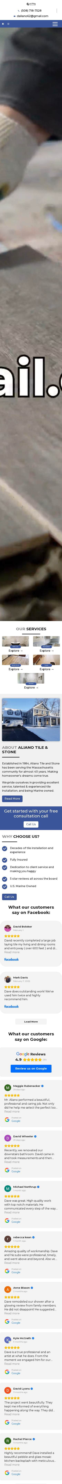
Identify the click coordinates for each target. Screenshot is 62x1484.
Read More (12, 798)
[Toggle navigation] (55, 23)
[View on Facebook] (7, 928)
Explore (14, 650)
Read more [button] (12, 952)
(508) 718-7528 (31, 10)
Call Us (31, 824)
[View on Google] (7, 1087)
